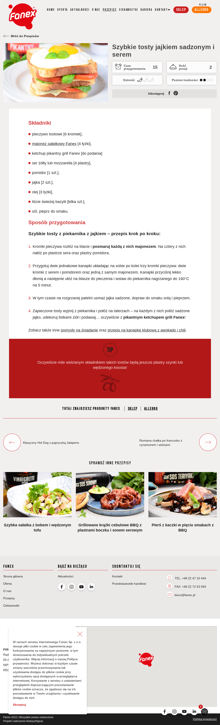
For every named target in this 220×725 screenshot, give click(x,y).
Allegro (151, 408)
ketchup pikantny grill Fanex (56, 153)
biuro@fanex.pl (185, 595)
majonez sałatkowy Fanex (54, 144)
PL (200, 4)
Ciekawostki (128, 10)
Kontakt (117, 576)
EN (205, 4)
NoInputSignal (34, 721)
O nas (96, 10)
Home (51, 10)
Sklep (133, 408)
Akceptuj (19, 704)
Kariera (146, 10)
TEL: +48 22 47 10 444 (190, 578)
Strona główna (13, 576)
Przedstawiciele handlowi (129, 583)
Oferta (62, 10)
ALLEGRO (202, 10)
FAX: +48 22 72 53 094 (190, 586)
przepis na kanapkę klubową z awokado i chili (147, 330)
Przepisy (109, 10)
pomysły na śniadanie (79, 330)
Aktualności (79, 10)
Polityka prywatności (205, 719)
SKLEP (181, 10)
